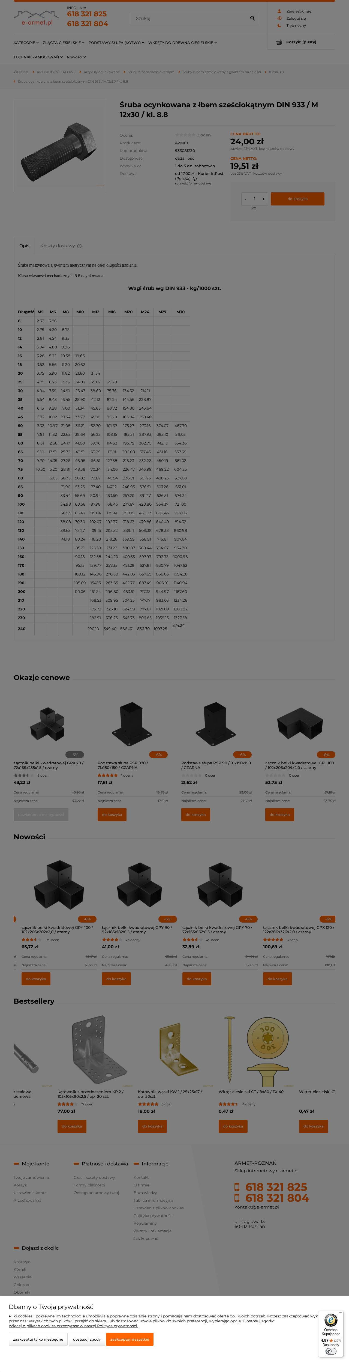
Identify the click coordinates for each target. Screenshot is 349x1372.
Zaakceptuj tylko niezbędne (38, 1339)
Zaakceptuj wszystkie (129, 1339)
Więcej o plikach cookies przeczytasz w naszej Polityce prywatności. (73, 1325)
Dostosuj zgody (87, 1339)
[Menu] (340, 1314)
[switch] (331, 1351)
